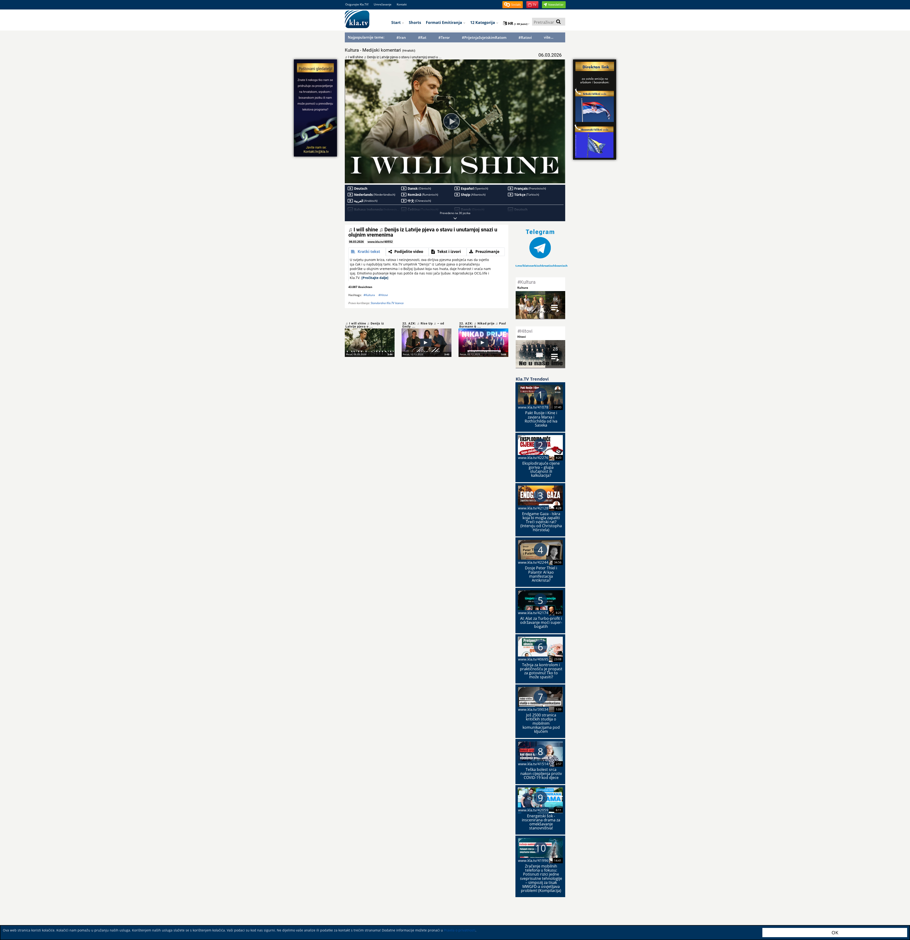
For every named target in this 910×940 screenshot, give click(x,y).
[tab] (367, 251)
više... (548, 37)
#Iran (401, 37)
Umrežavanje (382, 4)
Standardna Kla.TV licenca (387, 303)
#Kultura (369, 295)
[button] (512, 4)
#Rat (422, 37)
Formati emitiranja (444, 22)
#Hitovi (383, 295)
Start (396, 22)
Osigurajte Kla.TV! (357, 4)
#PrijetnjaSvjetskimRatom (484, 37)
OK (835, 932)
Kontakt (402, 4)
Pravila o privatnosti (459, 930)
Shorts (415, 22)
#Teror (444, 37)
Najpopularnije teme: (366, 37)
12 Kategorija (483, 22)
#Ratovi (525, 37)
